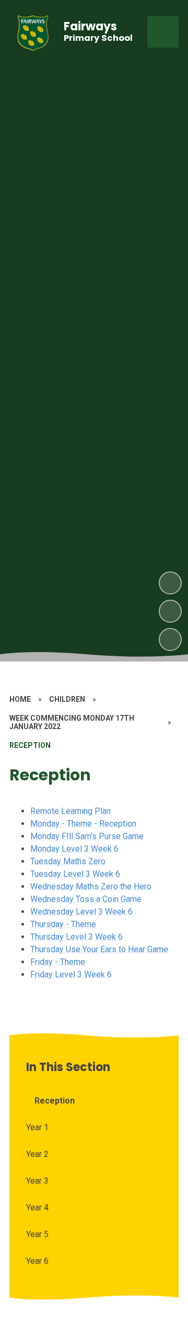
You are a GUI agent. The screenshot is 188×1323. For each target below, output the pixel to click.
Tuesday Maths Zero (67, 861)
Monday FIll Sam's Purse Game (87, 836)
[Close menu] (163, 32)
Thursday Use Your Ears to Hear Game (99, 949)
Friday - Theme (57, 962)
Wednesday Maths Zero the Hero (90, 886)
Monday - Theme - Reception (83, 824)
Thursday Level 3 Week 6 (76, 937)
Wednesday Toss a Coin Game (86, 899)
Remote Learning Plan (70, 811)
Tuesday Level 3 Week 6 (75, 874)
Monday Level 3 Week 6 (74, 849)
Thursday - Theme (63, 924)
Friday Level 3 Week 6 (71, 974)
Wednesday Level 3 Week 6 (81, 912)
